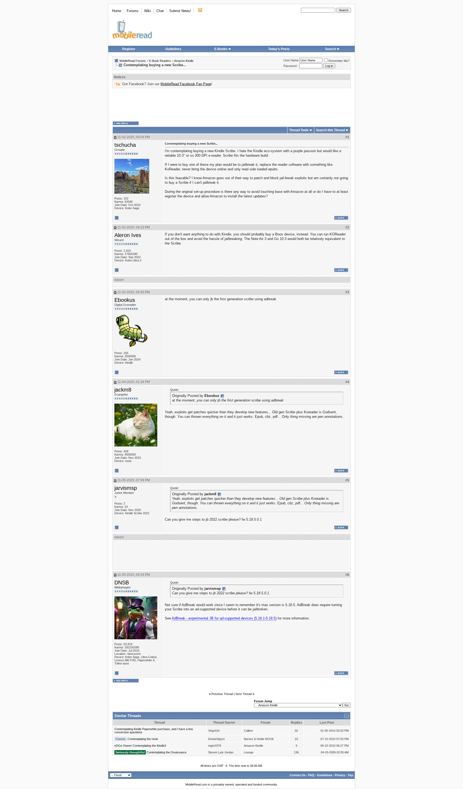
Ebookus (124, 300)
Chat (160, 11)
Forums (133, 11)
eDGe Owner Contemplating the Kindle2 (140, 745)
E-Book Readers (160, 60)
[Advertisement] (231, 105)
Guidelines (173, 49)
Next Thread (244, 694)
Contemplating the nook (143, 739)
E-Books (220, 49)
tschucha (125, 145)
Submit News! (180, 11)
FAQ (311, 775)
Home (116, 11)
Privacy (340, 775)
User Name (290, 60)
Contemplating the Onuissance (166, 752)
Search (330, 49)
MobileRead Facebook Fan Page (185, 84)
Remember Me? (338, 60)
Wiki (147, 11)
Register (128, 49)
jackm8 (122, 390)
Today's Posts (279, 49)
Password (290, 65)
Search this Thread (330, 130)
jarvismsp (125, 488)
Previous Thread (222, 694)
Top (350, 775)
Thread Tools (299, 130)
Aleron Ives (127, 235)
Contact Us (297, 775)
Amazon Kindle (183, 60)
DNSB (121, 582)
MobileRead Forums (133, 60)
